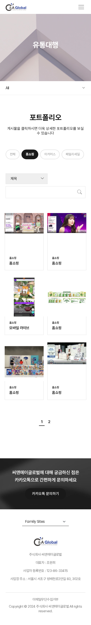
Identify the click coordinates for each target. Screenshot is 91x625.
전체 (12, 154)
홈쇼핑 (30, 154)
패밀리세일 (73, 154)
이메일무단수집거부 (45, 599)
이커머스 (50, 154)
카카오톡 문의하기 (45, 493)
